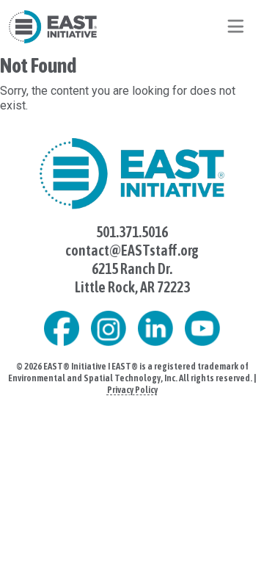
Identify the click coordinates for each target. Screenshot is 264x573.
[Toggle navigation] (235, 26)
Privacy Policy (132, 389)
